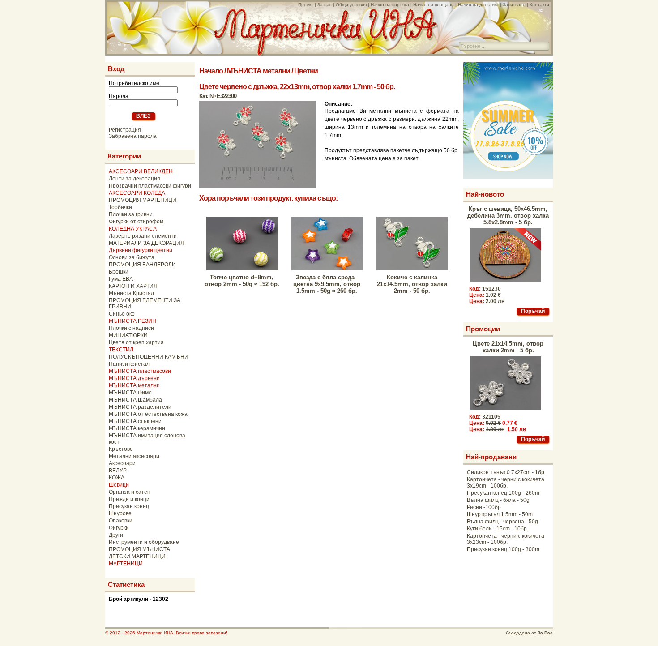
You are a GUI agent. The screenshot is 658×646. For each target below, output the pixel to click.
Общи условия (351, 4)
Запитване (514, 4)
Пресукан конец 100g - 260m (503, 493)
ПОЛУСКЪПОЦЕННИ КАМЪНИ (148, 357)
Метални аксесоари (134, 456)
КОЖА (116, 478)
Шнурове (120, 513)
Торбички (120, 207)
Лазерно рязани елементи (143, 236)
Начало (211, 71)
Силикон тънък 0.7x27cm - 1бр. (506, 472)
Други (116, 535)
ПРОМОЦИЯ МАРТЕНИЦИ (142, 200)
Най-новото (485, 194)
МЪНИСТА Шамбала (135, 400)
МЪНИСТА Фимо (130, 392)
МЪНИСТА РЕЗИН (132, 321)
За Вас (545, 632)
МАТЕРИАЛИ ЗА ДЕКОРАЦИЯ (146, 243)
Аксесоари (122, 463)
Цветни (306, 71)
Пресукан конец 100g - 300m (503, 549)
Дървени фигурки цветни (140, 250)
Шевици (119, 485)
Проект (305, 4)
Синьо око (122, 314)
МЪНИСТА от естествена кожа (148, 414)
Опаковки (120, 521)
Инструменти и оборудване (144, 542)
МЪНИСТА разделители (140, 407)
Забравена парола (133, 136)
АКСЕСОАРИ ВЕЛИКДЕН (141, 171)
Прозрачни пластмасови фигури (150, 186)
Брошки (118, 272)
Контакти (539, 4)
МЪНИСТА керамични (137, 428)
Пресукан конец (129, 506)
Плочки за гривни (131, 214)
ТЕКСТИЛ (121, 350)
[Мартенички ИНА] (325, 53)
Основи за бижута (131, 257)
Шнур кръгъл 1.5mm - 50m (500, 514)
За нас (324, 4)
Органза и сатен (129, 492)
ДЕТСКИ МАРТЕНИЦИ (137, 556)
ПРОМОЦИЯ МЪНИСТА (139, 549)
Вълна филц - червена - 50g (502, 521)
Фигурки (119, 528)
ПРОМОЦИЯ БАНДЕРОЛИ (142, 264)
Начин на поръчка (390, 4)
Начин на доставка (478, 4)
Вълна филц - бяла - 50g (498, 500)
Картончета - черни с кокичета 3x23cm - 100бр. (505, 539)
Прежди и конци (129, 499)
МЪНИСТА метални (134, 385)
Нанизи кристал (129, 364)
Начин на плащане (433, 4)
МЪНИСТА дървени (134, 378)
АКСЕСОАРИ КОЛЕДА (137, 193)
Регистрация (125, 130)
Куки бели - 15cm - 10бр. (497, 529)
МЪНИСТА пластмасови (140, 371)
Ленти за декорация (134, 178)
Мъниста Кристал (131, 293)
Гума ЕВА (121, 279)
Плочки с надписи (131, 328)
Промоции (483, 329)
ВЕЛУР (118, 470)
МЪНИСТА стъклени (135, 421)
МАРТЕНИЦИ (126, 563)
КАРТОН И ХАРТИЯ (133, 286)
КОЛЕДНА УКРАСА (133, 229)
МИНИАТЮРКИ (128, 335)
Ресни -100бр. (484, 507)
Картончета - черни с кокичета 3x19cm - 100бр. (505, 482)
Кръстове (121, 449)
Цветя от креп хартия (136, 342)
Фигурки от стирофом (136, 221)
